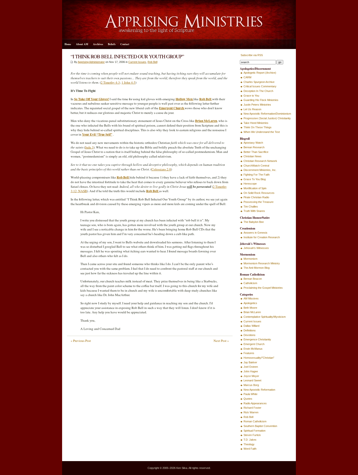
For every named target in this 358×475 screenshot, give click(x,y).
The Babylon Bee (254, 221)
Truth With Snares (254, 210)
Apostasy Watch (253, 142)
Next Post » (221, 340)
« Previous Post (81, 340)
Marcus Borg (251, 385)
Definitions (250, 330)
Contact (124, 44)
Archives (98, 44)
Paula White (250, 394)
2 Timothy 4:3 (110, 82)
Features (249, 353)
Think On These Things (258, 127)
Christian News (253, 156)
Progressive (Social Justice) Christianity (267, 118)
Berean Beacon (253, 278)
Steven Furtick (252, 435)
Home (68, 44)
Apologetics (250, 303)
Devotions (249, 335)
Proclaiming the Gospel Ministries (263, 287)
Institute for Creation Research (262, 237)
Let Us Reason (252, 109)
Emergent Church (254, 344)
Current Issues (137, 61)
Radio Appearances (255, 403)
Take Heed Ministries (256, 122)
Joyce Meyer (251, 376)
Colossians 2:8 (161, 169)
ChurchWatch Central (256, 165)
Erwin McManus (253, 348)
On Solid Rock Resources (259, 192)
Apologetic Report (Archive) (260, 72)
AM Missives (251, 298)
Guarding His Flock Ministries (261, 100)
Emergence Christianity (257, 339)
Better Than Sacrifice (256, 151)
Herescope (250, 183)
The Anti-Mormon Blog (257, 267)
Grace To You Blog (255, 179)
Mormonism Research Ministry (262, 263)
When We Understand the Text (262, 131)
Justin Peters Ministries (257, 104)
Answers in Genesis (255, 232)
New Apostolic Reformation (259, 389)
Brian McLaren (252, 312)
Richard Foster (252, 407)
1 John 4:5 (128, 82)
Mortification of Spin (255, 188)
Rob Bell (152, 61)
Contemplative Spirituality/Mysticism (265, 316)
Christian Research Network (260, 160)
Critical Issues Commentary (260, 86)
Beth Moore (250, 307)
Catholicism (250, 283)
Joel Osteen (251, 366)
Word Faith (250, 448)
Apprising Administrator (91, 61)
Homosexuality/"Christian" (259, 357)
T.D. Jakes (250, 439)
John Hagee (251, 371)
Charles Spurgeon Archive (259, 81)
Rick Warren (251, 412)
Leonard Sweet (252, 380)
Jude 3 (89, 147)
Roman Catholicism (255, 421)
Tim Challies (251, 206)
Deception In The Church (258, 90)
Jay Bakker (250, 362)
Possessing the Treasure (258, 201)
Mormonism (250, 258)
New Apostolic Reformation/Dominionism (267, 113)
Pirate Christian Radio (256, 197)
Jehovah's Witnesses (256, 248)
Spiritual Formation (254, 430)
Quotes (248, 398)
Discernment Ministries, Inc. (260, 169)
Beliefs (111, 44)
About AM (82, 44)
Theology (249, 444)
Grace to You (251, 95)
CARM (247, 77)
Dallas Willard (251, 325)
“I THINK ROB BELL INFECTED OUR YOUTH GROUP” (127, 56)
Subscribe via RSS (251, 55)
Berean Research (254, 147)
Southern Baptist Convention (260, 426)
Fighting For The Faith (257, 174)
